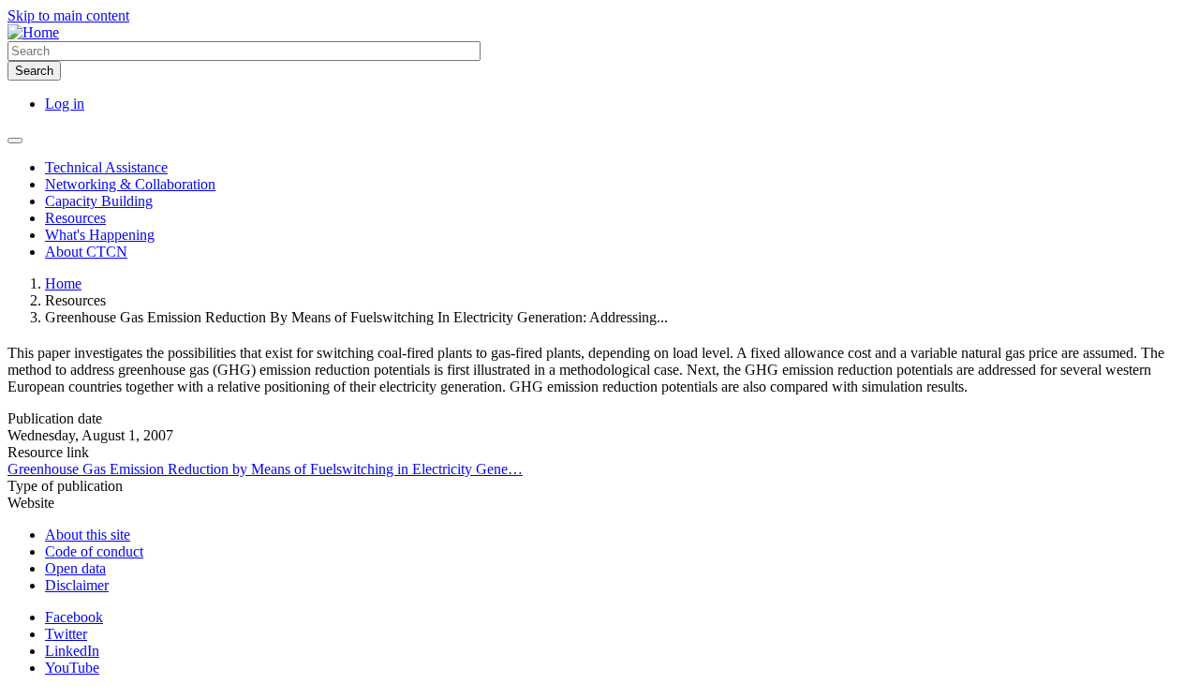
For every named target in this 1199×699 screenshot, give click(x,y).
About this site (87, 535)
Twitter (66, 634)
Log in (64, 104)
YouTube (72, 668)
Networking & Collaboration (130, 184)
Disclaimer (77, 585)
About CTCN (86, 252)
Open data (75, 568)
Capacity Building (99, 201)
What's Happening (100, 235)
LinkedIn (72, 651)
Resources (75, 218)
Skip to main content (68, 15)
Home (63, 283)
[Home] (33, 32)
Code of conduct (94, 551)
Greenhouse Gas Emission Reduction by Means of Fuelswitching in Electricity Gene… (265, 469)
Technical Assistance (106, 167)
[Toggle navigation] (14, 140)
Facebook (74, 617)
